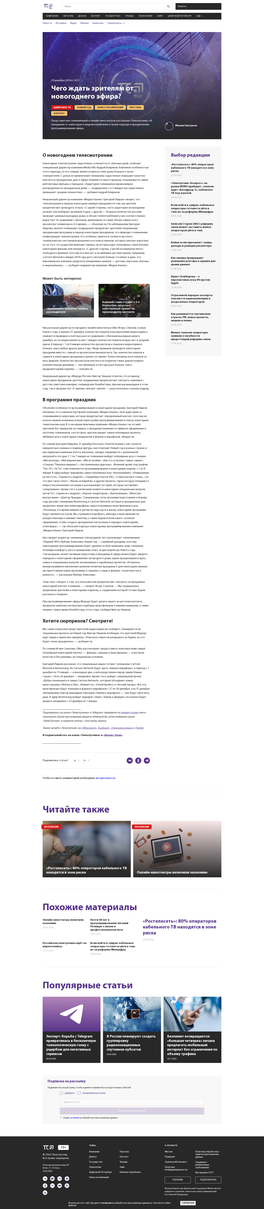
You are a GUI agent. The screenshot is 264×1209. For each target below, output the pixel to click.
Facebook (103, 728)
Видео (73, 23)
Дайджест (70, 1093)
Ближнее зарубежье (130, 1172)
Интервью (60, 23)
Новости (47, 23)
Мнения (84, 23)
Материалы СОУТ (204, 1172)
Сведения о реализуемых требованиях (202, 1165)
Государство (112, 16)
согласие (74, 1118)
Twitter (139, 728)
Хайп (160, 16)
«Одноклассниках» (121, 728)
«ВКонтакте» (89, 728)
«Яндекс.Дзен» (112, 735)
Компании (52, 16)
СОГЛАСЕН (188, 1203)
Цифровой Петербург (180, 16)
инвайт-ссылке (130, 712)
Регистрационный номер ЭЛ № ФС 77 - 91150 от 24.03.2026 (56, 1168)
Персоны (68, 16)
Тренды (129, 16)
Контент (96, 16)
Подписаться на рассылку (132, 1111)
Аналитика (98, 23)
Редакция (170, 1157)
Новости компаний (99, 1177)
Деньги (82, 16)
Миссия (168, 1152)
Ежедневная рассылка (94, 1093)
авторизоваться (105, 778)
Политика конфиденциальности (176, 1168)
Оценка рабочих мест (176, 1162)
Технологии (145, 16)
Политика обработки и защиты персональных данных (207, 1154)
